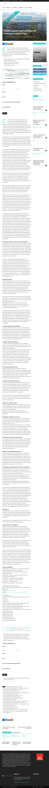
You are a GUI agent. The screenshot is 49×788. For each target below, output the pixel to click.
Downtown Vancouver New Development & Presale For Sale (13, 689)
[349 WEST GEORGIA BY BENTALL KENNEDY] (6, 738)
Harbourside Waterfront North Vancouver (10, 699)
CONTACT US (21, 0)
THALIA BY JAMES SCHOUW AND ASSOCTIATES (24, 728)
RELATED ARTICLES (7, 732)
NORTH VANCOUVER (9, 10)
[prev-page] (3, 747)
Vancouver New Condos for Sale (8, 711)
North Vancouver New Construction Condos (10, 706)
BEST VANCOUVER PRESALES (9, 28)
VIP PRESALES (21, 7)
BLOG (26, 7)
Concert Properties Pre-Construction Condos (10, 688)
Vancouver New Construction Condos (21, 711)
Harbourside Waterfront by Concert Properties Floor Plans (12, 695)
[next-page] (5, 747)
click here (19, 273)
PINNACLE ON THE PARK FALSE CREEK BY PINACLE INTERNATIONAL (39, 162)
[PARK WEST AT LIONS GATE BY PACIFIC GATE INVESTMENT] (16, 738)
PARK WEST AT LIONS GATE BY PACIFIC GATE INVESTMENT (16, 743)
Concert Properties (12, 590)
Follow (44, 71)
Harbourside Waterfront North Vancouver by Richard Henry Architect (14, 702)
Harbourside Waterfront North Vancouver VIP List (11, 703)
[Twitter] (46, 1)
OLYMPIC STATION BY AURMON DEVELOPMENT (8, 728)
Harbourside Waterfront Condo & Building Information (12, 696)
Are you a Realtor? (6, 107)
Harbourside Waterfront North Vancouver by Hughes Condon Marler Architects (16, 701)
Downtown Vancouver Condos (24, 688)
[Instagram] (44, 1)
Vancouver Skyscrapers (7, 712)
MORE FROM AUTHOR (16, 732)
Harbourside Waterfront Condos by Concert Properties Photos (13, 698)
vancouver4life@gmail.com (23, 782)
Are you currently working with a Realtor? (11, 102)
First (3, 650)
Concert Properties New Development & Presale (14, 686)
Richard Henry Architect (12, 592)
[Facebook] (42, 1)
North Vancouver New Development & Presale (10, 708)
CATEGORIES (14, 7)
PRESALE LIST (8, 7)
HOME (13, 0)
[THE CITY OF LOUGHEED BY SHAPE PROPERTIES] (27, 738)
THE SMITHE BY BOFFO (38, 148)
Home (3, 10)
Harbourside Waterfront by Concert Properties (10, 693)
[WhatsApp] (12, 44)
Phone (4, 92)
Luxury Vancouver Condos (24, 703)
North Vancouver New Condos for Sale (9, 705)
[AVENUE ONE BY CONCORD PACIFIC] (40, 54)
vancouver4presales (37, 60)
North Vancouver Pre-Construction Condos (10, 709)
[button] (45, 7)
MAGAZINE (30, 7)
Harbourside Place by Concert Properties (22, 692)
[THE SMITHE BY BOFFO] (40, 143)
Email (4, 97)
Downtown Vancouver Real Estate (8, 692)
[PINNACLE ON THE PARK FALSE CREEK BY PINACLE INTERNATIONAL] (40, 156)
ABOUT (16, 0)
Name (4, 84)
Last (18, 650)
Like (45, 69)
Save (9, 44)
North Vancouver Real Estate (23, 709)
